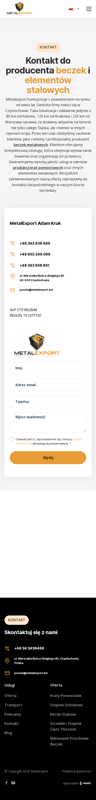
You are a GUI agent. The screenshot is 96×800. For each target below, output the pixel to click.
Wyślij (48, 457)
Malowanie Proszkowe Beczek (69, 741)
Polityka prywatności (77, 771)
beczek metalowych (31, 144)
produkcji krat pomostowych (38, 167)
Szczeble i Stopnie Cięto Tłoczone (65, 726)
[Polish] (75, 9)
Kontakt (11, 723)
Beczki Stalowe (63, 714)
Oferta (10, 695)
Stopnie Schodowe (66, 705)
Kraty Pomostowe (65, 695)
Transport (13, 705)
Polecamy (12, 714)
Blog (8, 732)
